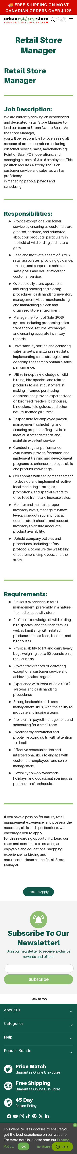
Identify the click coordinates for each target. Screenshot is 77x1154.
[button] (58, 19)
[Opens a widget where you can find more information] (62, 1147)
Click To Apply (38, 892)
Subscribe (39, 979)
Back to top (38, 999)
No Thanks (44, 1146)
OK (23, 1146)
